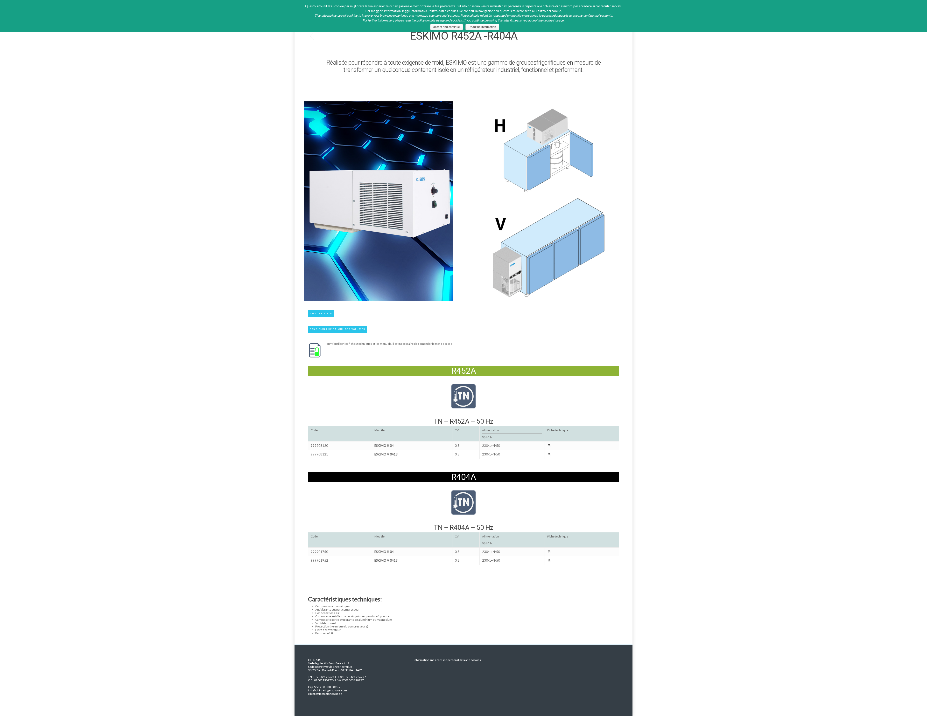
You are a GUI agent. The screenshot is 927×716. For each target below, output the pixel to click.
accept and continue (446, 27)
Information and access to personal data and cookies (447, 660)
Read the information (482, 27)
